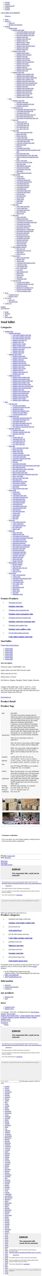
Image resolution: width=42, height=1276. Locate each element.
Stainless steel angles (22, 53)
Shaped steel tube (21, 242)
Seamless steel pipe (22, 102)
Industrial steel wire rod (23, 250)
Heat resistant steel (22, 272)
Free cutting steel (21, 268)
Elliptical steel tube (22, 219)
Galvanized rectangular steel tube (26, 222)
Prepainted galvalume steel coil (25, 109)
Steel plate (16, 130)
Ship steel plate (21, 164)
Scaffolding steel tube (23, 238)
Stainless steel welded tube (24, 97)
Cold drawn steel (21, 265)
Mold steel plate (21, 145)
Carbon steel (20, 261)
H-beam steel (20, 194)
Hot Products (35, 1012)
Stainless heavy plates (23, 42)
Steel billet (19, 201)
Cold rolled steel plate (23, 141)
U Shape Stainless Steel (27, 1015)
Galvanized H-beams (22, 185)
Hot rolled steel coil (22, 127)
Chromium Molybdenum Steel (25, 263)
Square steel (20, 199)
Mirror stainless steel (22, 44)
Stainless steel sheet (22, 48)
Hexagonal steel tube (22, 227)
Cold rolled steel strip (22, 206)
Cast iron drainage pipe (23, 291)
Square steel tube (21, 245)
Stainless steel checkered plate (25, 46)
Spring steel (20, 275)
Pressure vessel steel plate (24, 162)
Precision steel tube (22, 235)
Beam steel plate (21, 134)
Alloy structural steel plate (24, 132)
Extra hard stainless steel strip (25, 33)
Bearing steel (20, 259)
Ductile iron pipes (21, 286)
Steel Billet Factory (7, 865)
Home (6, 19)
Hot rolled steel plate (22, 153)
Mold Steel (19, 273)
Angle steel (19, 176)
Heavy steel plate (21, 160)
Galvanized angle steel (23, 180)
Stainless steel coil (22, 40)
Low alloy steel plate (19, 471)
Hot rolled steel (21, 196)
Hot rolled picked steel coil (24, 116)
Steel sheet (19, 171)
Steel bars (8, 857)
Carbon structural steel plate (25, 139)
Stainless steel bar (21, 67)
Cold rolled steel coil (22, 125)
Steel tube (16, 215)
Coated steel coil (18, 108)
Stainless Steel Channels (23, 55)
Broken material (17, 564)
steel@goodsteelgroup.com (13, 977)
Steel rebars (20, 252)
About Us (8, 21)
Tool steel (19, 277)
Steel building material (19, 247)
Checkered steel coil (22, 123)
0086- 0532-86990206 (12, 975)
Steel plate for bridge (22, 167)
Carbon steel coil (21, 122)
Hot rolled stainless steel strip (25, 35)
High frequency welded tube (25, 229)
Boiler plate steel (21, 136)
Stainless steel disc (22, 56)
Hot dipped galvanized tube (24, 231)
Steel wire (12, 300)
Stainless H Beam (25, 1017)
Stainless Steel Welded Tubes (10, 1015)
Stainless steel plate (18, 30)
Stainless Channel (13, 1017)
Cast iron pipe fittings (23, 282)
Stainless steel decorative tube (25, 81)
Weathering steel (21, 279)
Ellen (6, 1024)
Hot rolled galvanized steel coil (25, 115)
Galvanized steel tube (23, 224)
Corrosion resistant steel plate (25, 143)
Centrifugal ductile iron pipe (25, 284)
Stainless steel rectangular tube (25, 85)
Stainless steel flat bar (23, 58)
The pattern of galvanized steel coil (27, 118)
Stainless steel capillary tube (25, 79)
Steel (10, 99)
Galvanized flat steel (22, 183)
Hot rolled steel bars (19, 511)
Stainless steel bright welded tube (26, 78)
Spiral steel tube (21, 243)
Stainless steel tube (18, 72)
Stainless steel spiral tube (24, 92)
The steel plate (13, 302)
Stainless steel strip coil (23, 39)
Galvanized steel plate (23, 148)
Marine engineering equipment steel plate (25, 474)
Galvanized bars (21, 189)
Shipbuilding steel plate (23, 166)
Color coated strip (21, 208)
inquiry (35, 966)
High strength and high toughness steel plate (26, 465)
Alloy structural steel (22, 257)
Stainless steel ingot (22, 63)
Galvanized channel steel (24, 182)
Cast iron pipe (17, 280)
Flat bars (19, 146)
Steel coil (15, 120)
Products (7, 26)
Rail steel (19, 203)
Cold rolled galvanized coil (24, 111)
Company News (14, 295)
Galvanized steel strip (23, 210)
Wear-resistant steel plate (24, 173)
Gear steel (19, 270)
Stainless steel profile (19, 51)
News (6, 293)
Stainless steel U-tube (23, 95)
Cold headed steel (21, 266)
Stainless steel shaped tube (24, 90)
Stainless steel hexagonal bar (25, 62)
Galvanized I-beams (22, 187)
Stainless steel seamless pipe (25, 74)
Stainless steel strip (22, 37)
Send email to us (6, 697)
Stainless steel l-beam (22, 65)
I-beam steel (20, 197)
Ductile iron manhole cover (24, 287)
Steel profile (16, 175)
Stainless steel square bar (24, 69)
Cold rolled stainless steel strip (25, 32)
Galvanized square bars (23, 190)
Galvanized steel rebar (23, 192)
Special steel (16, 256)
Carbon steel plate (21, 137)
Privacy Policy (11, 1014)
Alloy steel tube (21, 217)
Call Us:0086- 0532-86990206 (10, 13)
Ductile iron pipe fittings (23, 289)
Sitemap (3, 1014)
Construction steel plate (23, 169)
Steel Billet (4, 863)
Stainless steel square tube (24, 93)
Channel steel (20, 178)
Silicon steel (20, 213)
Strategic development (15, 25)
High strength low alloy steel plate (26, 155)
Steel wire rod (20, 249)
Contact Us (8, 303)
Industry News (13, 296)
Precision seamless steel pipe (25, 104)
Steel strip (16, 205)
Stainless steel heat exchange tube (26, 83)
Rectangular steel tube (23, 236)
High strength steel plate (20, 472)
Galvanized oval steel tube (24, 220)
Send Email (4, 1023)
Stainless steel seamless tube (25, 76)
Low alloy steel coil (22, 129)
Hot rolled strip (21, 212)
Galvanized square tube (23, 226)
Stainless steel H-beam (23, 60)
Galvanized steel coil (22, 113)
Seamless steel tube (18, 100)
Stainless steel (13, 28)
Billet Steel (4, 861)
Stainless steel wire (22, 70)
